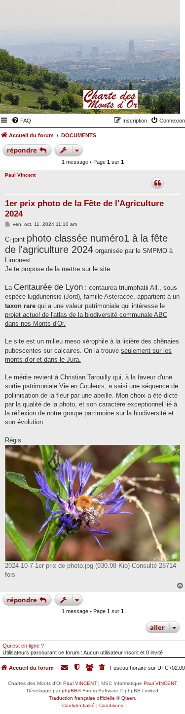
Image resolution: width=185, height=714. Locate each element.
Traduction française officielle (82, 698)
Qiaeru (129, 698)
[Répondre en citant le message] (157, 183)
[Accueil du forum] (124, 99)
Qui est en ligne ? (23, 646)
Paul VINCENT (80, 683)
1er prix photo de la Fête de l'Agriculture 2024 (84, 208)
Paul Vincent (20, 175)
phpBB (69, 690)
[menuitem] (21, 120)
